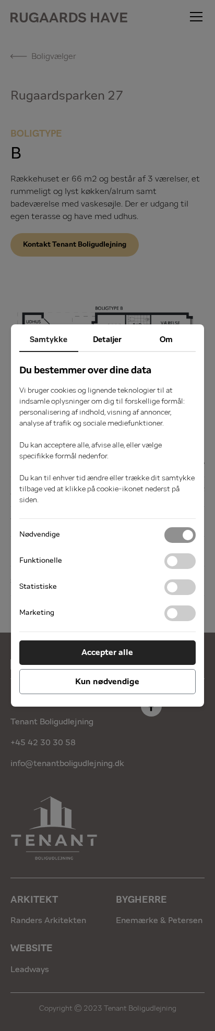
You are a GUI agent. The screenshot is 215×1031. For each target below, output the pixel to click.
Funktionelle (40, 560)
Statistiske (38, 586)
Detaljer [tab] (107, 340)
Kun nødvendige (107, 681)
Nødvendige (39, 534)
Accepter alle (107, 652)
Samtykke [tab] (48, 340)
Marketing (36, 612)
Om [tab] (166, 340)
